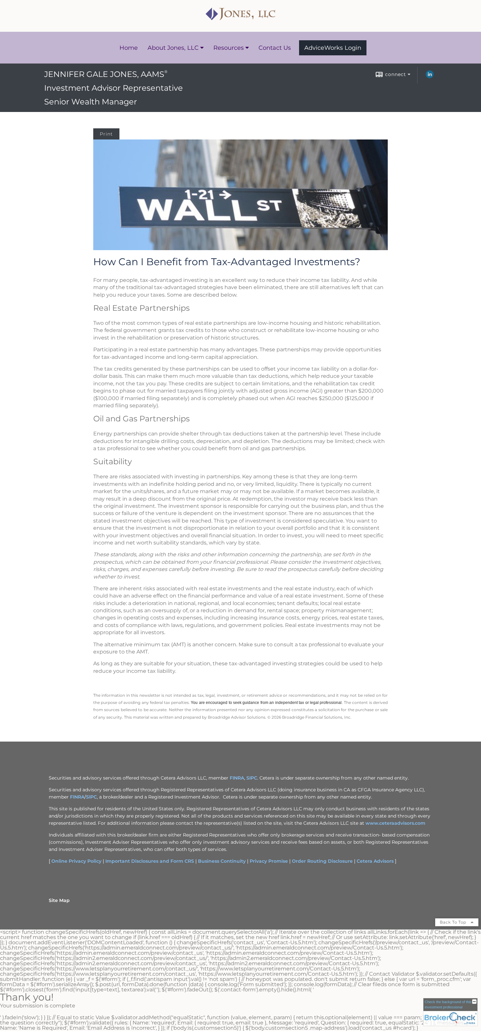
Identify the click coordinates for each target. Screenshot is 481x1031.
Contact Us (274, 47)
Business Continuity (222, 861)
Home (128, 47)
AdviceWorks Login (332, 47)
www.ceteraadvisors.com (395, 823)
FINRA (237, 778)
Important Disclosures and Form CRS (149, 861)
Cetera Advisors (375, 861)
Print (106, 134)
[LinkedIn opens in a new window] (430, 77)
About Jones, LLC (173, 47)
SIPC (251, 778)
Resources (228, 47)
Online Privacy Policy (76, 861)
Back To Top (454, 922)
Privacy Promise (269, 861)
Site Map (59, 900)
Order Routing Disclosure (322, 861)
